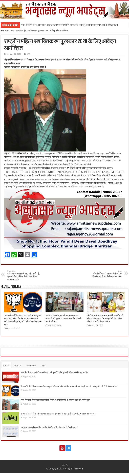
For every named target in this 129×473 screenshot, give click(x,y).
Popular (18, 365)
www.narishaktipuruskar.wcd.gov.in (94, 179)
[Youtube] (62, 448)
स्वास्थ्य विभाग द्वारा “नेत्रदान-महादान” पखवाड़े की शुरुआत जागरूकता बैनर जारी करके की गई (63, 318)
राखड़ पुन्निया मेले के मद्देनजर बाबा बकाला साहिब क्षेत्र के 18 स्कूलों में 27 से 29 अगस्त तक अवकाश (58, 413)
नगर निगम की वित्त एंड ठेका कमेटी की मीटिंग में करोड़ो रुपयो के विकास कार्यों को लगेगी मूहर (55, 400)
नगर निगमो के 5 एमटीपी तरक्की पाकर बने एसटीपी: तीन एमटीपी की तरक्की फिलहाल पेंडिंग (55, 372)
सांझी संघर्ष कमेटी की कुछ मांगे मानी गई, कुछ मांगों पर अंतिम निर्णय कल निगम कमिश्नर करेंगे (23, 275)
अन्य (12, 30)
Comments (31, 365)
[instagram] (68, 448)
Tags (42, 365)
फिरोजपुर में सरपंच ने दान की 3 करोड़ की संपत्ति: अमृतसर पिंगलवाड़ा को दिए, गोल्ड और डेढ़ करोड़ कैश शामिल (105, 318)
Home (6, 30)
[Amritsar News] (64, 10)
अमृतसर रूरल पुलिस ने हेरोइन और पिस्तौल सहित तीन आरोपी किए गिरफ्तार (49, 427)
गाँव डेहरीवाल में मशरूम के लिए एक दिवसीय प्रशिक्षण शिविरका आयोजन (107, 274)
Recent (6, 365)
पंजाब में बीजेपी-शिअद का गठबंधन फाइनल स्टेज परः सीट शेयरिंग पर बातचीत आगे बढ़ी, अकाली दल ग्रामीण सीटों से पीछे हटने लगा (69, 25)
